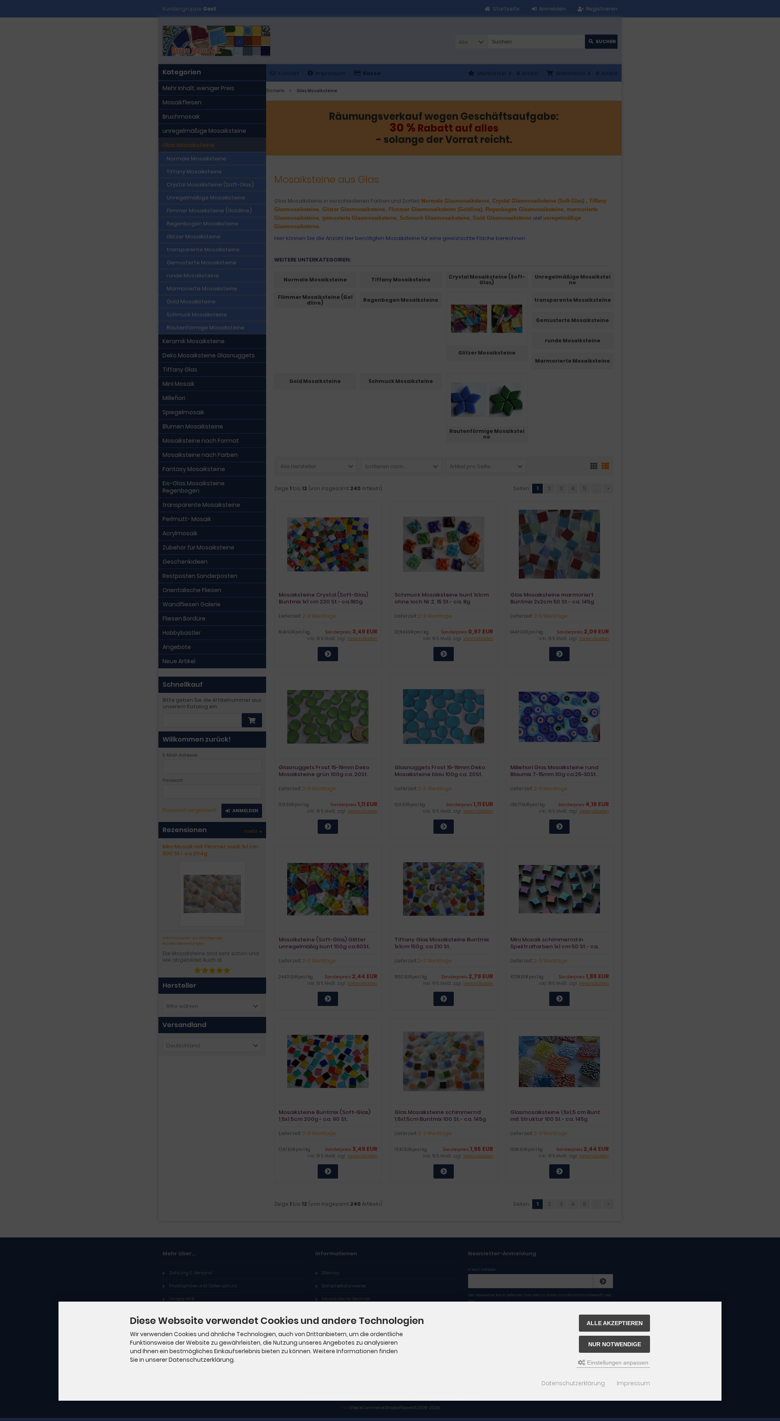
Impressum (633, 1383)
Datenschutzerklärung (573, 1383)
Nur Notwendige (614, 1344)
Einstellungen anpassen (616, 1362)
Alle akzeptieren (615, 1323)
